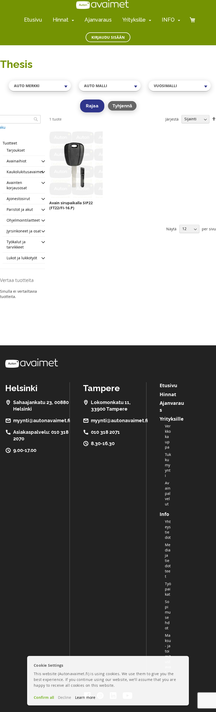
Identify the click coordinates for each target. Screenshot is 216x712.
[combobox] (40, 86)
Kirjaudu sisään (108, 37)
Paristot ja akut (20, 209)
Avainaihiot (16, 160)
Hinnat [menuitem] (60, 20)
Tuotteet (10, 143)
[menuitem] (72, 20)
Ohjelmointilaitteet (23, 220)
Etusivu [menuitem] (33, 20)
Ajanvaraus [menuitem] (98, 20)
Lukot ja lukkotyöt (22, 257)
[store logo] (102, 4)
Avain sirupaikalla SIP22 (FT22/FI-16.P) (71, 205)
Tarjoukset (16, 150)
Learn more (85, 697)
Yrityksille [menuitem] (134, 20)
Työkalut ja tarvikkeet (16, 244)
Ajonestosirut (18, 198)
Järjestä (172, 118)
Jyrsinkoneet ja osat (24, 230)
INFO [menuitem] (168, 20)
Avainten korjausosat (17, 185)
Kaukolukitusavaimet (25, 171)
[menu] (102, 20)
